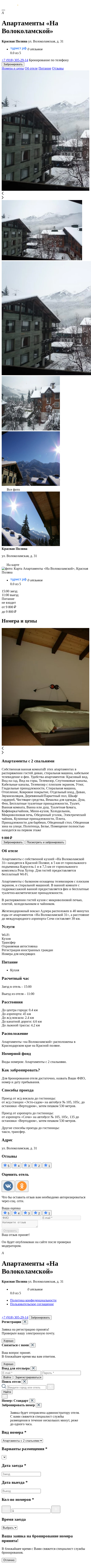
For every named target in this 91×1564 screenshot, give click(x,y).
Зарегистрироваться (28, 1377)
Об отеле (31, 68)
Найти (7, 1392)
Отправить (10, 1230)
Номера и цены (13, 68)
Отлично (8, 1560)
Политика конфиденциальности (33, 1300)
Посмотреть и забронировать (45, 842)
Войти (7, 1377)
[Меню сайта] (3, 10)
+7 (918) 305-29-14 (15, 60)
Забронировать (13, 64)
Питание (45, 68)
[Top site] (4, 1313)
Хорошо (8, 1340)
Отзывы (58, 68)
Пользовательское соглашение (32, 1304)
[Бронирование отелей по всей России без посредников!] (13, 5)
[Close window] (25, 1322)
